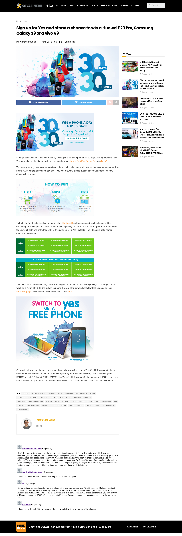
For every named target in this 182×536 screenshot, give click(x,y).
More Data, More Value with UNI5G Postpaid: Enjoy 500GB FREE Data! (151, 150)
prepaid (44, 397)
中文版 (49, 5)
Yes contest (22, 409)
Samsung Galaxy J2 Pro (60, 397)
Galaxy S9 (91, 161)
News (63, 5)
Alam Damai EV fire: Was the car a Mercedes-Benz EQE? (151, 101)
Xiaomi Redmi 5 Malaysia (100, 401)
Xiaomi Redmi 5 (79, 401)
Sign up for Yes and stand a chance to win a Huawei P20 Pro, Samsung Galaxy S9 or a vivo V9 (152, 84)
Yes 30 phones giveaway (28, 405)
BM (57, 5)
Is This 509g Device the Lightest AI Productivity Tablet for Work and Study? (151, 66)
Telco (104, 5)
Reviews (81, 5)
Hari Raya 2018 (39, 393)
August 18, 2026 (147, 74)
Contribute (126, 5)
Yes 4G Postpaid (76, 405)
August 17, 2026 (147, 107)
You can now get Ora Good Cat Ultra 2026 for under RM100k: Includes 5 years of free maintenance (152, 133)
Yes (115, 401)
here (70, 291)
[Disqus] (67, 477)
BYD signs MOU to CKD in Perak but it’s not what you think (152, 116)
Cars (114, 5)
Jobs (136, 5)
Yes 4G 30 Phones (58, 405)
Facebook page (23, 291)
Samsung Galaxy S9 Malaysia (30, 401)
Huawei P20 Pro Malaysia (76, 393)
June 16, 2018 (147, 92)
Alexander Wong (46, 420)
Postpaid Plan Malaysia (28, 397)
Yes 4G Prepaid (92, 405)
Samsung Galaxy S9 (82, 397)
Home (18, 21)
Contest (26, 393)
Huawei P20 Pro (77, 161)
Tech (93, 5)
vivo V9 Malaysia (62, 401)
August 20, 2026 (147, 156)
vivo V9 (103, 161)
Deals (72, 5)
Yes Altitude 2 (108, 405)
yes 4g (44, 405)
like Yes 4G (67, 222)
